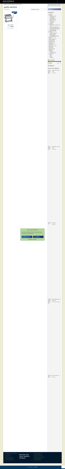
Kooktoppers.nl (8, 1)
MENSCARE (51, 50)
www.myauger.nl (37, 453)
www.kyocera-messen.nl (39, 457)
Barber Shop (52, 51)
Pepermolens (51, 14)
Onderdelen (50, 49)
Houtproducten (51, 42)
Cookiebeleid (30, 239)
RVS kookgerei (52, 17)
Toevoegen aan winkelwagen (10, 28)
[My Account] (59, 2)
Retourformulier (9, 457)
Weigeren (38, 236)
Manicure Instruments (53, 52)
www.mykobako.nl (38, 454)
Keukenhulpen (51, 46)
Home (5, 4)
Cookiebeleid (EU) (10, 459)
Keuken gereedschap (52, 48)
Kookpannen (51, 15)
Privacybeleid (34, 239)
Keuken (51, 56)
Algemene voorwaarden (11, 453)
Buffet (51, 54)
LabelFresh (51, 57)
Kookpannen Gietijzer (53, 16)
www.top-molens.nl (38, 455)
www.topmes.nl (37, 459)
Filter (50, 63)
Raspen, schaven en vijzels (52, 45)
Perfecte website (27, 236)
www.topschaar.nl (38, 458)
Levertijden (8, 454)
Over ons (8, 455)
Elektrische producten (52, 41)
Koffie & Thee (51, 44)
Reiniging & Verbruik (52, 43)
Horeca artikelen (51, 53)
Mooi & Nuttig (51, 47)
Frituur (51, 55)
